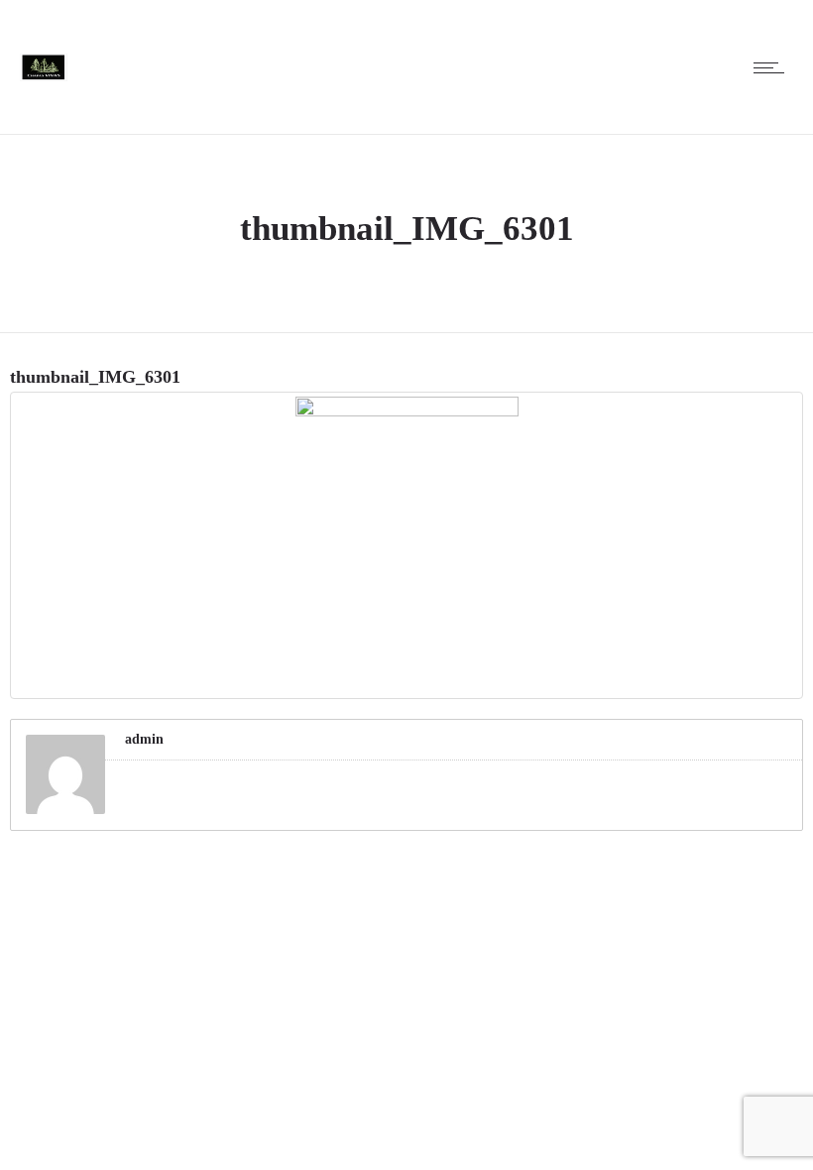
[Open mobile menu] (773, 67)
